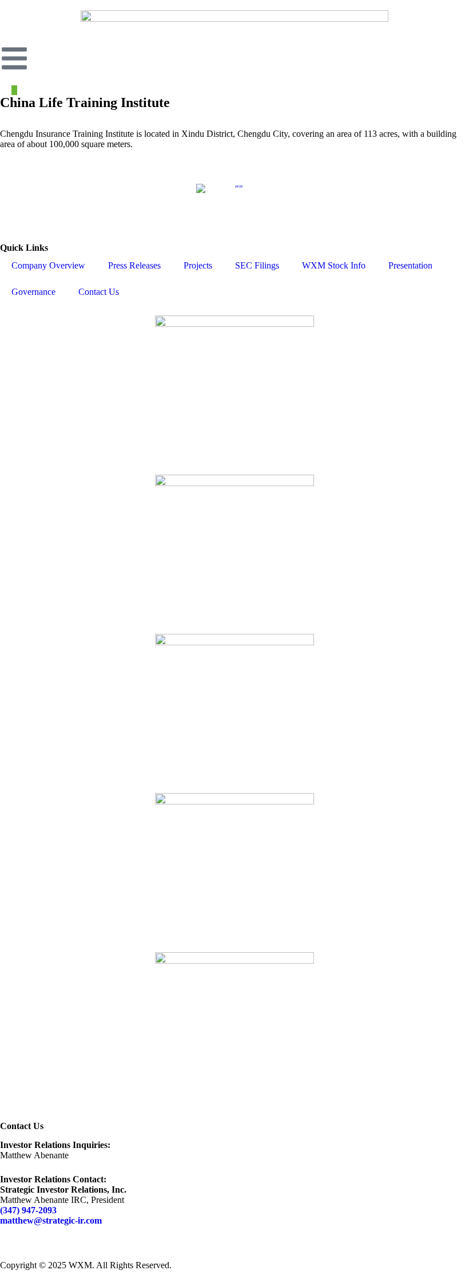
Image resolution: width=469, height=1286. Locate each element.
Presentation (410, 265)
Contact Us (98, 292)
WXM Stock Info (333, 265)
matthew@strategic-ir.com (51, 1220)
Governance (33, 292)
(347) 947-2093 (28, 1210)
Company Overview (48, 265)
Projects (198, 265)
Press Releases (134, 265)
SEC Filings (257, 265)
